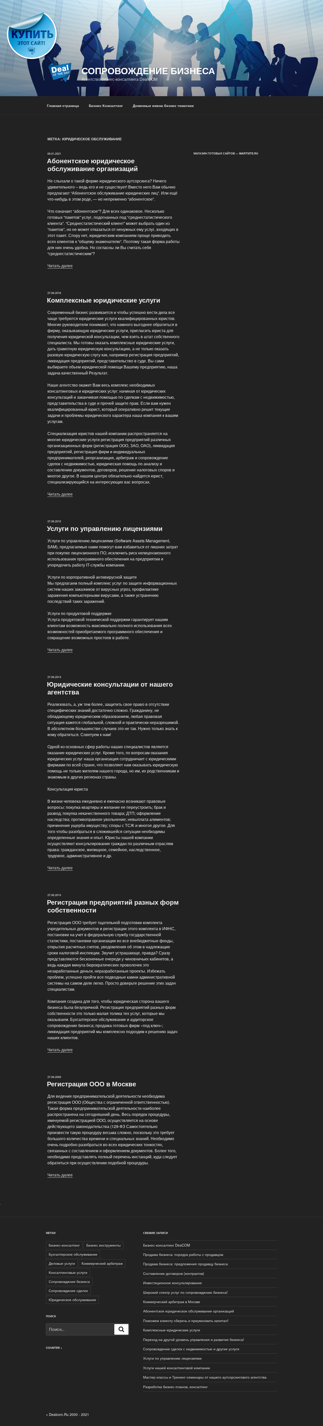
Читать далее (60, 265)
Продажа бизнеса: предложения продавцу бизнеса (185, 1263)
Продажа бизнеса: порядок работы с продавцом (183, 1254)
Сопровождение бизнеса (148, 70)
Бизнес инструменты (103, 1245)
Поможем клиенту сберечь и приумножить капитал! (185, 1320)
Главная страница (63, 105)
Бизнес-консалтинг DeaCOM (166, 1245)
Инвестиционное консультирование (172, 1282)
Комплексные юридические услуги (103, 300)
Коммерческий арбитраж (102, 1263)
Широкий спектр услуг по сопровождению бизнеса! (185, 1292)
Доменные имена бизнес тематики (163, 105)
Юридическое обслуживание (72, 1299)
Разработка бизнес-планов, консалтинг (175, 1386)
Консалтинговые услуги (68, 1272)
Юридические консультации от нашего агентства (110, 687)
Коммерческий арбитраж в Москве (171, 1301)
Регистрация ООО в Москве (91, 1083)
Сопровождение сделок (68, 1290)
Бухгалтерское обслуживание (73, 1254)
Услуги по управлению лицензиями (105, 528)
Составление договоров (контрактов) (173, 1273)
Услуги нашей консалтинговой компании (176, 1367)
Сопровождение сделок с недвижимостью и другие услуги (191, 1348)
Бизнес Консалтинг (106, 105)
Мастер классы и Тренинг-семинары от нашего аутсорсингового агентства (204, 1377)
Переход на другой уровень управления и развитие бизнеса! (193, 1339)
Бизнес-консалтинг (64, 1245)
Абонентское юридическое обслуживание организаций (92, 164)
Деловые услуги (62, 1263)
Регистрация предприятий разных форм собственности (113, 905)
